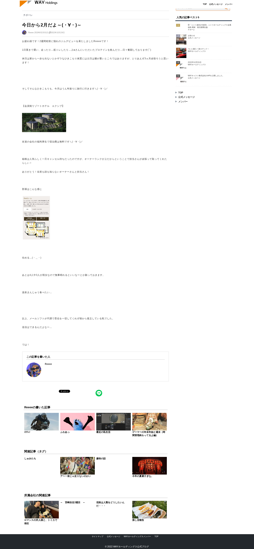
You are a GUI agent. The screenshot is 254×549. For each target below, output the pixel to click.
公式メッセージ (216, 4)
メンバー (229, 4)
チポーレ (28, 15)
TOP (205, 4)
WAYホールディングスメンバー (137, 536)
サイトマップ (97, 536)
